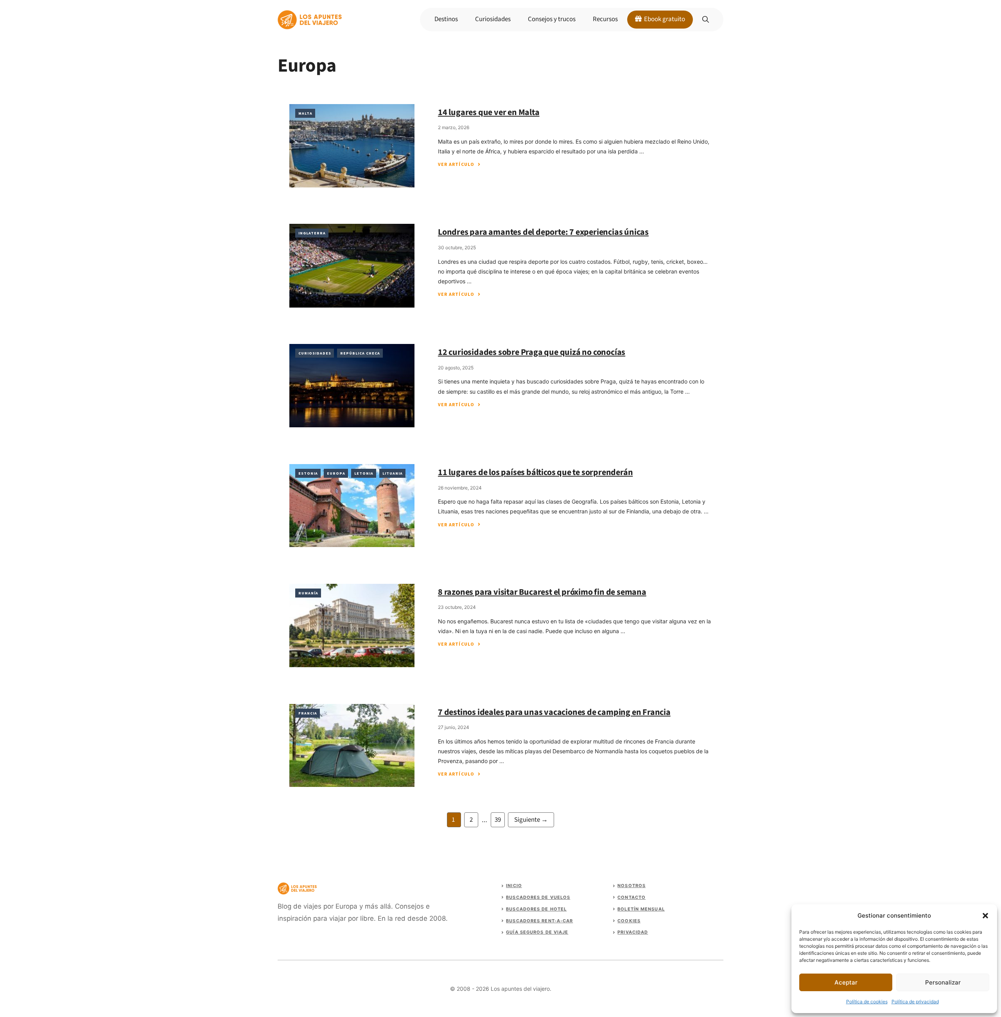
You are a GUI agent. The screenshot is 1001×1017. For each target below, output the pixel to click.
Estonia (308, 473)
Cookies (628, 920)
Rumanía (308, 593)
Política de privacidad (915, 1001)
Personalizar (943, 982)
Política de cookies (867, 1001)
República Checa (360, 353)
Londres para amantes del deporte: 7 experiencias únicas (543, 232)
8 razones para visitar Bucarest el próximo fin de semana (542, 592)
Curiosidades (493, 19)
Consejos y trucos (552, 19)
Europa (336, 473)
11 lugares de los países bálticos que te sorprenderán (535, 472)
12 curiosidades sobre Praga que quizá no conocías (531, 352)
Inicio (514, 885)
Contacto (631, 897)
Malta (305, 113)
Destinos (446, 19)
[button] (985, 916)
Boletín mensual (641, 909)
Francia (307, 713)
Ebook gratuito (664, 19)
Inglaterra (312, 233)
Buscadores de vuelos (538, 897)
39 (499, 819)
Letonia (363, 473)
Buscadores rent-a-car (539, 920)
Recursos (605, 19)
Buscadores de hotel (536, 909)
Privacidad (632, 932)
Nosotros (631, 885)
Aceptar (845, 982)
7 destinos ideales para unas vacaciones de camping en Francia (554, 712)
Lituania (392, 473)
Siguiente (531, 819)
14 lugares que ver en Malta (489, 112)
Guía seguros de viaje (537, 932)
